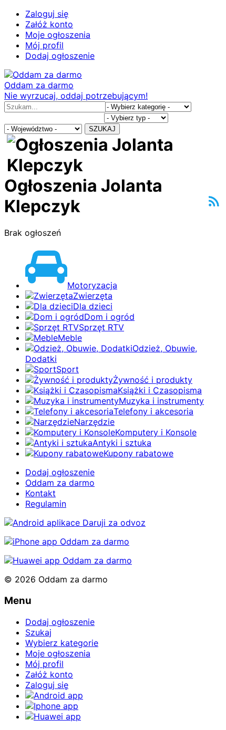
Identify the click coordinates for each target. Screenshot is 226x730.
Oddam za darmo (60, 482)
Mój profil (44, 45)
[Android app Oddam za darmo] (75, 522)
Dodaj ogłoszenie (60, 55)
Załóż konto (49, 24)
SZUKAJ (102, 129)
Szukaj (38, 632)
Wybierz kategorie (61, 643)
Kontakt (40, 493)
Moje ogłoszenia (57, 34)
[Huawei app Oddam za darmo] (68, 560)
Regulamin (45, 503)
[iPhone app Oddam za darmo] (66, 541)
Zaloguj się (46, 13)
